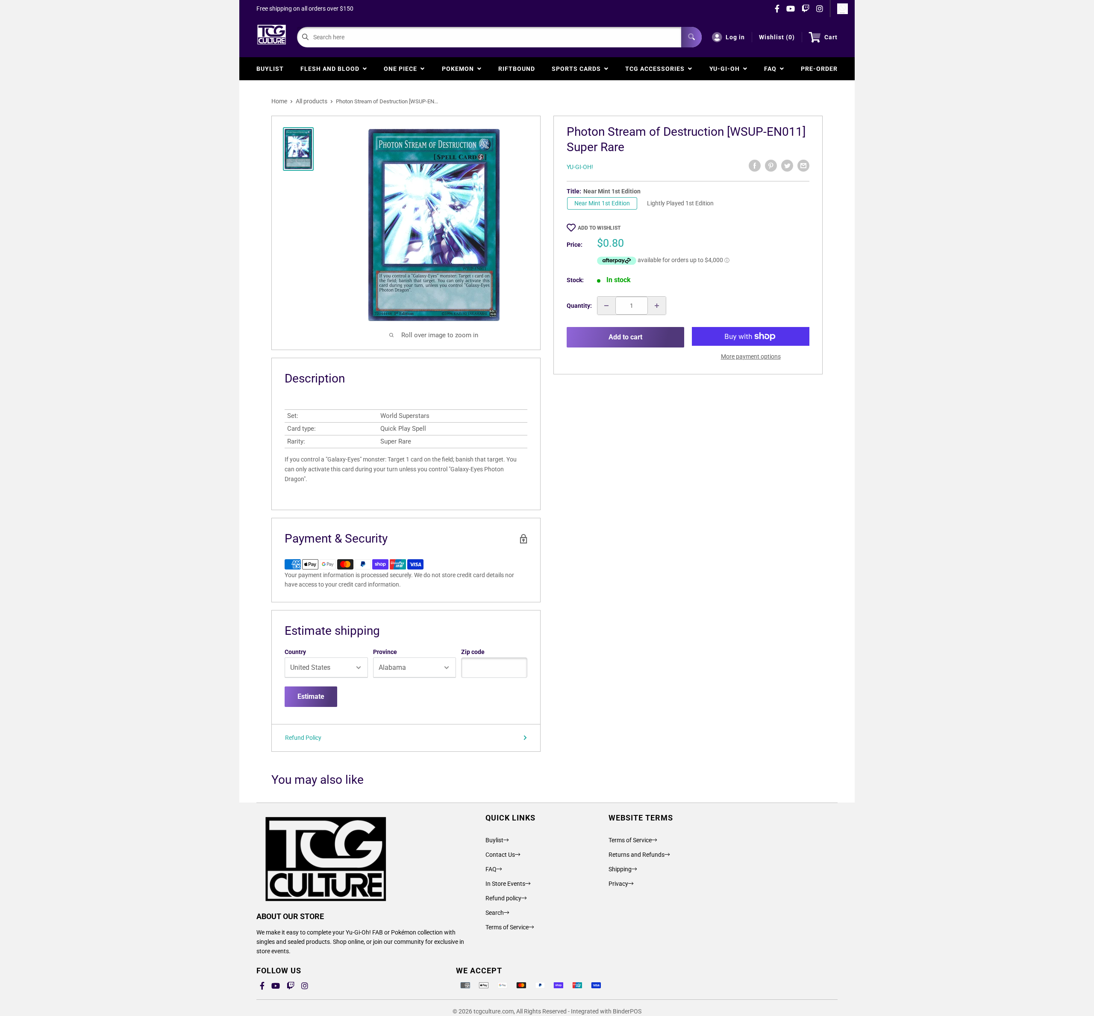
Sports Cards (578, 68)
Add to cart (625, 337)
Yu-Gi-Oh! (580, 166)
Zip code (473, 652)
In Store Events (505, 883)
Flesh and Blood (331, 68)
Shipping (620, 869)
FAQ (772, 68)
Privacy (618, 883)
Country (295, 652)
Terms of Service (507, 927)
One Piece (402, 68)
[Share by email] (803, 166)
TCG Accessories (656, 68)
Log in (735, 37)
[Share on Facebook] (755, 166)
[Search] (691, 37)
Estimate (310, 696)
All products (311, 101)
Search (494, 912)
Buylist (270, 68)
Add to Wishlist (599, 228)
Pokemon (459, 68)
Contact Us (500, 854)
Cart (831, 37)
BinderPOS (627, 1011)
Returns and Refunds (637, 854)
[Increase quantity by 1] (657, 306)
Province (385, 652)
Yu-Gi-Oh (726, 68)
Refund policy (503, 898)
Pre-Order (819, 68)
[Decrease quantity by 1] (606, 306)
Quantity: (579, 305)
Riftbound (516, 68)
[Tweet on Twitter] (787, 166)
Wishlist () (777, 37)
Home (279, 101)
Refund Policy (303, 737)
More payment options (751, 356)
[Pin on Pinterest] (771, 166)
